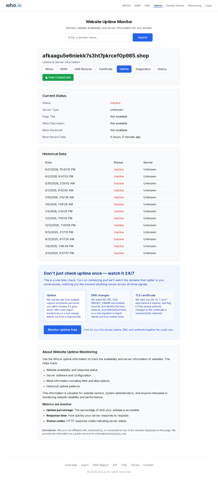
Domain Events (175, 5)
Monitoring (194, 5)
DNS (147, 5)
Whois (49, 69)
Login (208, 5)
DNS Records (83, 69)
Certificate (106, 69)
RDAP (138, 5)
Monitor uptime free (62, 329)
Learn (85, 465)
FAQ (124, 465)
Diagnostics (143, 69)
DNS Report (100, 465)
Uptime (158, 5)
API (115, 465)
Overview (71, 465)
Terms (135, 465)
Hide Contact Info (60, 77)
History (162, 69)
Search (142, 37)
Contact (148, 465)
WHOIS (126, 5)
